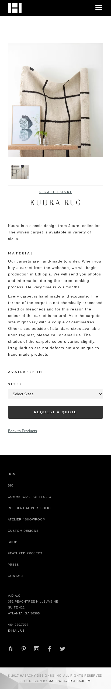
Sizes (15, 384)
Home (13, 474)
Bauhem (83, 681)
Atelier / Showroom (27, 519)
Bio (11, 485)
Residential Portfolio (29, 508)
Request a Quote (55, 412)
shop (12, 542)
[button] (99, 8)
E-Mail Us (16, 630)
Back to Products (22, 431)
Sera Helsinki (55, 192)
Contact (16, 576)
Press (13, 564)
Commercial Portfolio (29, 496)
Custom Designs (23, 530)
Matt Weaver (60, 681)
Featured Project (25, 553)
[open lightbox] (55, 100)
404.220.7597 (18, 624)
